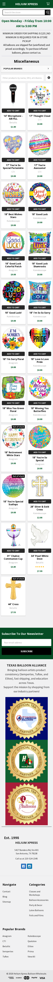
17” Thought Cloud (39, 115)
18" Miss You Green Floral (13, 410)
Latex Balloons (36, 910)
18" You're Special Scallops (13, 503)
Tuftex (5, 956)
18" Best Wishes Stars (13, 216)
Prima (31, 951)
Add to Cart (13, 110)
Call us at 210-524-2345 (26, 858)
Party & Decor (35, 905)
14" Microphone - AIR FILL (13, 117)
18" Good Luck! (13, 312)
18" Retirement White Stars (13, 454)
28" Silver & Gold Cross (39, 508)
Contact (6, 891)
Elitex (30, 946)
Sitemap (7, 901)
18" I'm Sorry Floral (13, 359)
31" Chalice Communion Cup (13, 557)
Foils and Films (36, 915)
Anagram (7, 936)
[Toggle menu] (4, 4)
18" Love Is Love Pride (40, 361)
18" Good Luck (40, 214)
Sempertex (8, 951)
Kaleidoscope (34, 936)
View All (31, 956)
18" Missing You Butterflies (40, 410)
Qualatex (32, 941)
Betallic (6, 946)
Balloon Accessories (38, 900)
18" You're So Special (39, 459)
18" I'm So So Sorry (39, 312)
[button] (49, 77)
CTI (4, 941)
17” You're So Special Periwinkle (13, 167)
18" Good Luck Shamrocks (40, 265)
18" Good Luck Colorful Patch (13, 265)
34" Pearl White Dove (39, 557)
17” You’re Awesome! (40, 167)
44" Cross (13, 604)
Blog (5, 896)
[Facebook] (23, 866)
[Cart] (48, 4)
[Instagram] (29, 866)
